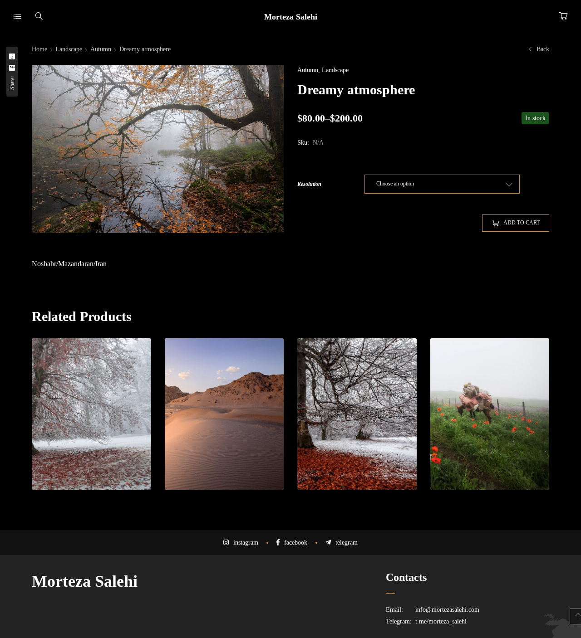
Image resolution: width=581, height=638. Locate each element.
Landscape (68, 49)
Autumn (100, 49)
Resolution (309, 184)
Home (39, 49)
